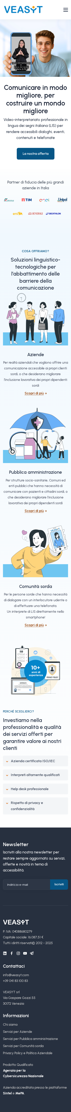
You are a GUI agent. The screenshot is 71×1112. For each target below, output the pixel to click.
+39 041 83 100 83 (15, 981)
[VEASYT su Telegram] (32, 953)
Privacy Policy (13, 1053)
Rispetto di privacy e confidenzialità (27, 806)
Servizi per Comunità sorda (23, 1046)
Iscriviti (59, 884)
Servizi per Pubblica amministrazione (30, 1039)
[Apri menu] (65, 10)
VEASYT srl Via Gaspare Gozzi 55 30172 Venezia (19, 997)
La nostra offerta (36, 154)
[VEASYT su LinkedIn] (5, 953)
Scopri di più (34, 393)
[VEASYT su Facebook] (12, 953)
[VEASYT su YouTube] (25, 953)
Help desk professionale (30, 789)
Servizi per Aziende (17, 1032)
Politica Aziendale (39, 1053)
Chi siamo (10, 1024)
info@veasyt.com (16, 975)
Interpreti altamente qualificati (35, 775)
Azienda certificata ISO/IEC (33, 761)
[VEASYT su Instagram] (18, 953)
